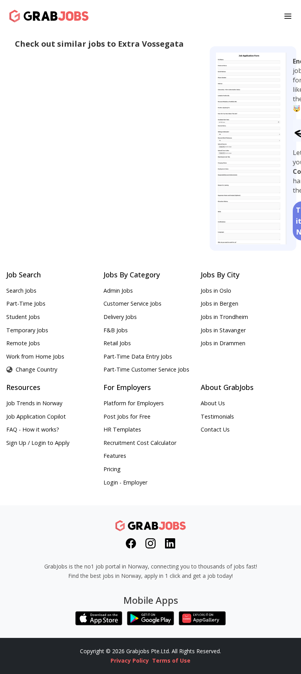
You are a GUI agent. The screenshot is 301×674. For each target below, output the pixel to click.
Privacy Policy (130, 660)
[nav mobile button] (288, 16)
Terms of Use (171, 660)
